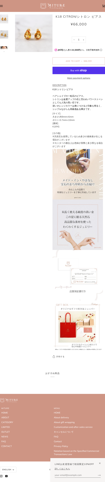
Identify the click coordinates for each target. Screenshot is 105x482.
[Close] (101, 462)
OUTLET (5, 431)
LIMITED (5, 427)
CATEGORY (7, 422)
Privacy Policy (61, 446)
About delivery (61, 417)
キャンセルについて (64, 431)
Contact (58, 441)
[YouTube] (6, 476)
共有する (60, 356)
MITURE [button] (5, 408)
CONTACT (6, 446)
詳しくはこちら (62, 468)
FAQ (3, 441)
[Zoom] (20, 46)
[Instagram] (1, 476)
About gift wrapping (64, 422)
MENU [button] (57, 408)
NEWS (4, 436)
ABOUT (5, 417)
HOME (4, 412)
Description (59, 85)
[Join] (97, 475)
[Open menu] (4, 6)
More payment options (78, 78)
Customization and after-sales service (73, 427)
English (7, 469)
